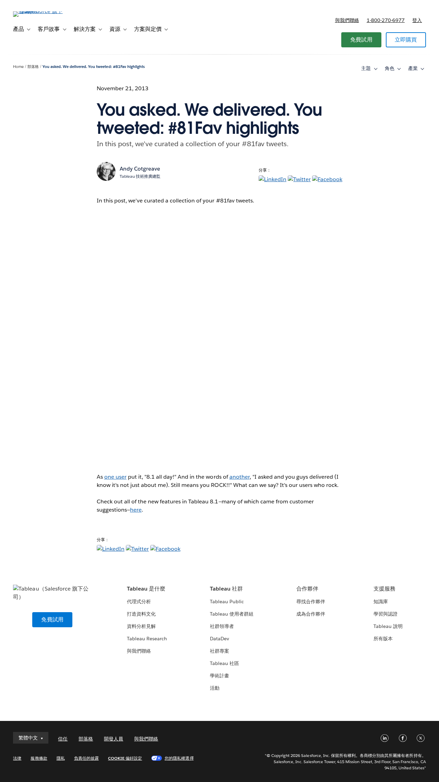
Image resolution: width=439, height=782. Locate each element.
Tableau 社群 (226, 588)
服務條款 (39, 758)
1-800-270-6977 (386, 20)
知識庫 (380, 601)
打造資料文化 (141, 614)
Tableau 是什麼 (146, 588)
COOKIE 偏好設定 (125, 758)
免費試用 (361, 39)
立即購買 (406, 39)
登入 (417, 20)
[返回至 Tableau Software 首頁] (38, 11)
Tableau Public (227, 601)
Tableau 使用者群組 (231, 614)
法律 (17, 758)
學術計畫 (219, 676)
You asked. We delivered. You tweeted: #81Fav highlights (94, 66)
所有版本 (383, 638)
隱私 (61, 758)
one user (115, 476)
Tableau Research (147, 638)
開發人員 (113, 739)
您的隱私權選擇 (179, 758)
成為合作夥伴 (310, 614)
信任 (63, 739)
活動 (215, 688)
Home (18, 66)
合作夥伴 (307, 588)
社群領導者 (222, 626)
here (136, 509)
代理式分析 (139, 601)
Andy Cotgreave (140, 168)
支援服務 (384, 588)
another (239, 476)
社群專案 (219, 651)
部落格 (33, 66)
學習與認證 (385, 614)
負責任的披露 (86, 758)
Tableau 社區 (224, 663)
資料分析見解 (141, 626)
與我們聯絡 (347, 20)
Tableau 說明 (388, 626)
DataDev (219, 638)
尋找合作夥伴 (310, 601)
